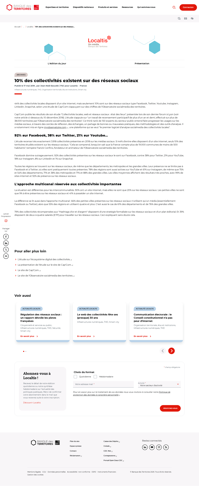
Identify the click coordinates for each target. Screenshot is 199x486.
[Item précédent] (163, 351)
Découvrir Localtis (32, 402)
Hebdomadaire (106, 376)
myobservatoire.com (55, 127)
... (23, 27)
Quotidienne (85, 376)
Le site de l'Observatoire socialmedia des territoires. (45, 275)
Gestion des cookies (35, 475)
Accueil (17, 27)
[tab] (23, 351)
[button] (57, 7)
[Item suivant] (171, 351)
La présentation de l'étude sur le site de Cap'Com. (44, 265)
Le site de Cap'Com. (28, 270)
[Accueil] (22, 7)
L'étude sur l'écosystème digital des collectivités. (44, 259)
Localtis (30, 27)
